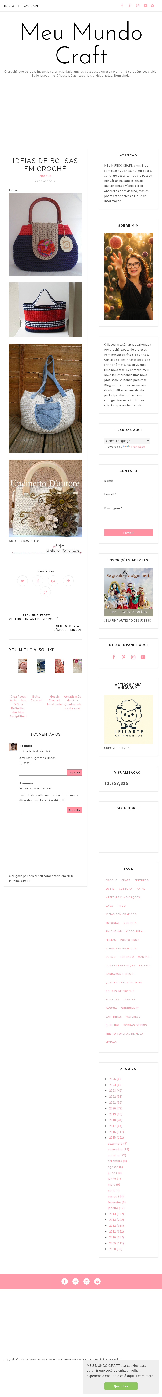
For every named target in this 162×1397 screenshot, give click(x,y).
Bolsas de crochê (120, 991)
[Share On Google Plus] (53, 580)
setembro (115, 1161)
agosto (113, 1167)
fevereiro (115, 1202)
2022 (113, 1096)
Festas (111, 940)
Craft (126, 880)
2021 (113, 1102)
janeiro (113, 1208)
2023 (113, 1090)
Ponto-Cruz (129, 940)
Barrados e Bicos (119, 974)
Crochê (45, 176)
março (113, 1196)
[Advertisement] (81, 107)
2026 (113, 1079)
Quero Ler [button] (121, 1386)
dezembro (115, 1143)
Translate (138, 446)
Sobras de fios (135, 1025)
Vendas (111, 1042)
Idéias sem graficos (121, 914)
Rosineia (26, 746)
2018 (113, 1120)
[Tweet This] (22, 580)
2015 (113, 1137)
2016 (113, 1132)
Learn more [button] (144, 1376)
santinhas (114, 1016)
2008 (113, 1249)
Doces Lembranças (120, 965)
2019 (113, 1114)
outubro (114, 1155)
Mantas (144, 957)
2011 (113, 1231)
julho (112, 1173)
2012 (113, 1225)
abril (111, 1190)
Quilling (112, 1025)
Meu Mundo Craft (81, 45)
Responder (74, 772)
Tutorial (113, 923)
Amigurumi (114, 931)
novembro (115, 1149)
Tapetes (129, 999)
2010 (113, 1237)
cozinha (130, 923)
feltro (144, 965)
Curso (111, 957)
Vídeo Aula (134, 931)
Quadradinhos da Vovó (124, 982)
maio (112, 1184)
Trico (121, 905)
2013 (113, 1220)
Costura (125, 888)
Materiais (133, 1016)
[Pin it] (68, 580)
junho (112, 1178)
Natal (141, 888)
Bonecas (112, 999)
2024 (113, 1085)
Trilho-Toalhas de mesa (124, 1033)
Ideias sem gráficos (121, 948)
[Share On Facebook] (37, 580)
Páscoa (111, 1008)
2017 (113, 1126)
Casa (109, 905)
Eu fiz (110, 888)
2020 (113, 1108)
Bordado (127, 957)
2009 (113, 1243)
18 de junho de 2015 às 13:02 (34, 750)
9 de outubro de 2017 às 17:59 (35, 788)
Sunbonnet (130, 1008)
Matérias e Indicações (123, 897)
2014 (113, 1214)
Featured (142, 880)
